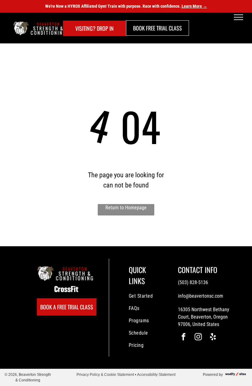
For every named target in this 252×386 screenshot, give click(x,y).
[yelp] (213, 337)
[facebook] (183, 337)
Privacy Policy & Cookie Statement (105, 374)
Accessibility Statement (156, 374)
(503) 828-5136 (193, 282)
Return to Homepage (126, 208)
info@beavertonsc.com (200, 296)
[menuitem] (151, 296)
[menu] (238, 17)
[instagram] (198, 337)
